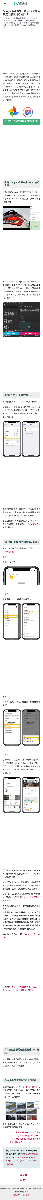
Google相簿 (30, 20)
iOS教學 (6, 18)
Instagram (20, 1160)
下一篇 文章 (21, 1180)
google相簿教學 (14, 25)
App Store (28, 934)
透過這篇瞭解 (10, 552)
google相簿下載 (9, 23)
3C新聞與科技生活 (18, 18)
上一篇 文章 (21, 1175)
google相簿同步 (23, 23)
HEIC (5, 27)
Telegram (10, 1160)
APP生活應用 (32, 18)
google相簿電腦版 (28, 25)
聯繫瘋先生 (17, 1195)
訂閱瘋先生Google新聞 (24, 1157)
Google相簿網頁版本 (27, 1087)
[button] (40, 3)
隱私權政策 (26, 1195)
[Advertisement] (21, 49)
